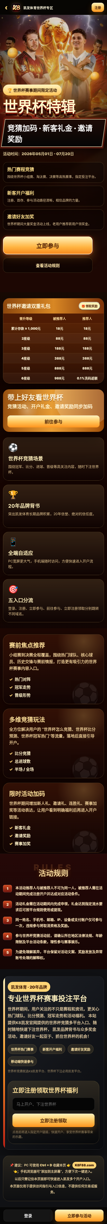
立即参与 (47, 245)
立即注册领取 (53, 1120)
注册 (98, 7)
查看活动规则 (48, 265)
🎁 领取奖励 (89, 306)
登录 (28, 1215)
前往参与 (53, 421)
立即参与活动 (79, 1215)
